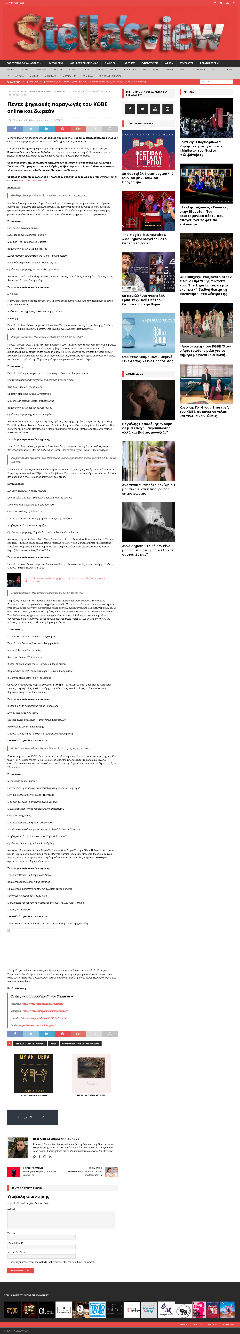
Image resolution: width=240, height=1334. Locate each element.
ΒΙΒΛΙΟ (230, 69)
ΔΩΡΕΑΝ (34, 76)
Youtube (212, 1324)
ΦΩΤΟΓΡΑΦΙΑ (199, 69)
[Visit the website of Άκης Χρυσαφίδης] (34, 1156)
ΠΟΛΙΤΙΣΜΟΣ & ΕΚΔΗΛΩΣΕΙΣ (23, 63)
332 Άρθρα (73, 1138)
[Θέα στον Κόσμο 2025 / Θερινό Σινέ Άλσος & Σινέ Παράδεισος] (148, 333)
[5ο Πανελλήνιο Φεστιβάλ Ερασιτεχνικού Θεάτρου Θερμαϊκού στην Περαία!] (148, 272)
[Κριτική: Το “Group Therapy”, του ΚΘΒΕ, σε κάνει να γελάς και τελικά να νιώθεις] (206, 384)
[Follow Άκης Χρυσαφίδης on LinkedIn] (49, 1156)
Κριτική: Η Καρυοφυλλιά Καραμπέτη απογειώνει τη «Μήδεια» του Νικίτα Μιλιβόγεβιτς (202, 148)
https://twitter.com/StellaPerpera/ (37, 1025)
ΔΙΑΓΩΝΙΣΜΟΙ (50, 76)
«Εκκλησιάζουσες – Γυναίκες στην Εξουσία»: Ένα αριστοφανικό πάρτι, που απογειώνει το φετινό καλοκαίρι (204, 215)
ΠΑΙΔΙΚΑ (114, 69)
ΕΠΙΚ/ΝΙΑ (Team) (209, 63)
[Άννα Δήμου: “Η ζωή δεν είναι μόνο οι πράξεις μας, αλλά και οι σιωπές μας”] (148, 522)
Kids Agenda (130, 69)
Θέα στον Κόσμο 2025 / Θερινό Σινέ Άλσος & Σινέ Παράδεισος (147, 359)
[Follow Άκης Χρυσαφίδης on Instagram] (43, 1156)
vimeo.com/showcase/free (32, 180)
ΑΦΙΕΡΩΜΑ (88, 76)
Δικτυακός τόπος (16, 1252)
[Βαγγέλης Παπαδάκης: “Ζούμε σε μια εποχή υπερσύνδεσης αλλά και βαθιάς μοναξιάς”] (148, 400)
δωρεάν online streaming (30, 1043)
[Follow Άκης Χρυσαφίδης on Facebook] (38, 1156)
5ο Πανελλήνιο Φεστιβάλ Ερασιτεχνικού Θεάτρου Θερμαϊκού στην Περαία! (143, 299)
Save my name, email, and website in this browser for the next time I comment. (53, 1261)
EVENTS (183, 69)
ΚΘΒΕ (53, 1043)
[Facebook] (215, 3)
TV (8, 76)
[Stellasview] (120, 57)
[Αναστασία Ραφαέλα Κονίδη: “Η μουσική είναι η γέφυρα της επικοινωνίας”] (148, 461)
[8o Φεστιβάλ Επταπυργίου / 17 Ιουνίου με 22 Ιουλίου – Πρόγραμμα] (148, 150)
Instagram (228, 1324)
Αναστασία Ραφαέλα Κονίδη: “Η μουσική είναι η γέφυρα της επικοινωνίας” (148, 489)
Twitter (198, 1324)
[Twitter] (221, 3)
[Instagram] (234, 3)
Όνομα (11, 1233)
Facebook (182, 1324)
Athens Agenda (150, 69)
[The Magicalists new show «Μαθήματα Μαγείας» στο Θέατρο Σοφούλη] (148, 211)
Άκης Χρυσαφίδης (40, 120)
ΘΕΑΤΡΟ (10, 69)
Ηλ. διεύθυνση (15, 1242)
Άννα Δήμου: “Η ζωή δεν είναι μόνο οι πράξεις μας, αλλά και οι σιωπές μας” (147, 550)
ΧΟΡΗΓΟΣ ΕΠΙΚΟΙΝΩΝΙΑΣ (84, 63)
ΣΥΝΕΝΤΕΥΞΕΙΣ (149, 63)
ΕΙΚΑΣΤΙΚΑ (216, 69)
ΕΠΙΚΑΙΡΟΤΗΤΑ (69, 76)
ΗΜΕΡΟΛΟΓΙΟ (55, 63)
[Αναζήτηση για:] (216, 81)
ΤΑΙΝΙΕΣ (85, 69)
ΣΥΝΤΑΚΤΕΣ (186, 63)
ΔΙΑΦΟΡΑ (110, 63)
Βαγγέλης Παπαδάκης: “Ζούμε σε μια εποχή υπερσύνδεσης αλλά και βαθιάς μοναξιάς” (147, 428)
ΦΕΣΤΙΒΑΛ (169, 69)
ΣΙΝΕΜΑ (72, 69)
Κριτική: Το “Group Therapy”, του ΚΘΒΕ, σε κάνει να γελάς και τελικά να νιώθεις (204, 411)
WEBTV (169, 63)
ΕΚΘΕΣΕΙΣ (100, 69)
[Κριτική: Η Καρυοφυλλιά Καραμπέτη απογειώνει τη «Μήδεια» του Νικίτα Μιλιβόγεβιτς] (206, 118)
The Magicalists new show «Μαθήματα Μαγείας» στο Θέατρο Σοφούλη (144, 238)
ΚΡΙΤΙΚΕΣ (130, 63)
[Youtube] (228, 3)
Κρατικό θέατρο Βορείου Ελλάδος (80, 1043)
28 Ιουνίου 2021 (19, 120)
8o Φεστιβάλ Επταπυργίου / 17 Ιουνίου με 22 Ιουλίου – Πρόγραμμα (147, 177)
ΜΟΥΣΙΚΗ (58, 69)
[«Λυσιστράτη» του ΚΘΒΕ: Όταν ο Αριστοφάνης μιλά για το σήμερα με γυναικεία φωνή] (206, 323)
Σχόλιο (11, 1208)
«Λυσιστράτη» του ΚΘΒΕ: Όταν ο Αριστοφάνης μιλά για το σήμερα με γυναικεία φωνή (205, 350)
